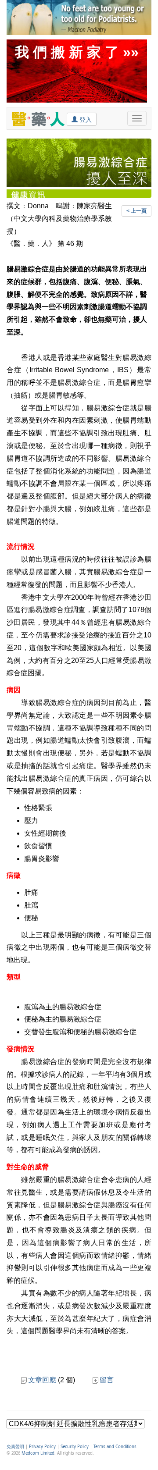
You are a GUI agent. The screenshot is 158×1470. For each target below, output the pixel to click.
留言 (107, 1380)
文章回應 (42, 1380)
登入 (85, 119)
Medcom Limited (38, 1453)
